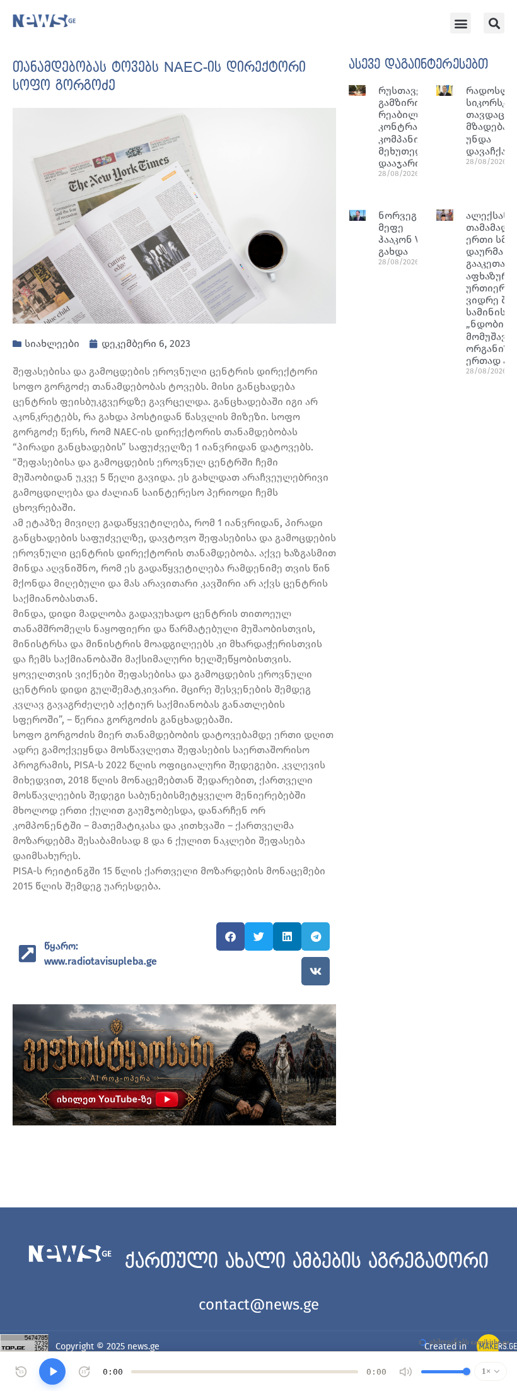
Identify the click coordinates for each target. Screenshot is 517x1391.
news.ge (143, 1346)
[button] (460, 23)
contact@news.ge (259, 1304)
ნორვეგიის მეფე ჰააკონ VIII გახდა (406, 233)
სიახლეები (52, 343)
